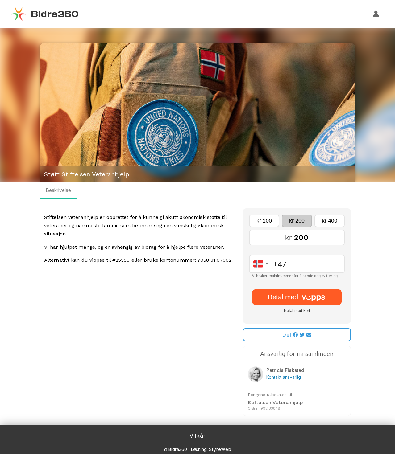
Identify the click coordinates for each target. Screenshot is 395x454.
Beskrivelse (58, 190)
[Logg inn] (376, 14)
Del (287, 335)
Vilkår (197, 435)
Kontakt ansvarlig (283, 377)
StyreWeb (220, 449)
